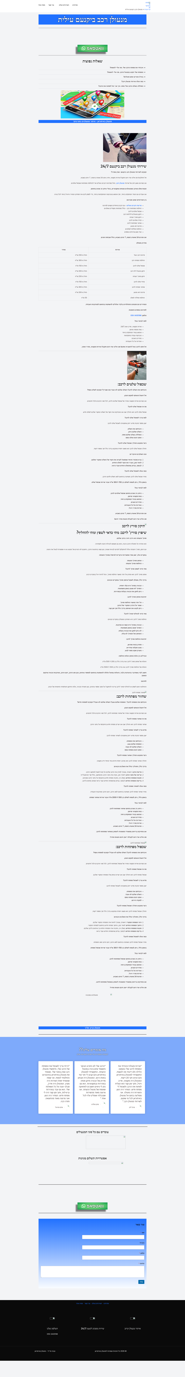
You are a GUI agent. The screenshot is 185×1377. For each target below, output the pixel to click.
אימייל (142, 1243)
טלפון (141, 1253)
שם (142, 1233)
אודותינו (75, 5)
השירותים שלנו (64, 5)
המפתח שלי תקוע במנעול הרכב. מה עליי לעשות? (125, 72)
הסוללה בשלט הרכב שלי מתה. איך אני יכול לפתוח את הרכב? (120, 86)
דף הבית (147, 9)
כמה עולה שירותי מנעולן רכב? (132, 81)
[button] (92, 67)
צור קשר (51, 5)
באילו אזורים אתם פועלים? (133, 77)
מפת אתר (41, 5)
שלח (141, 1282)
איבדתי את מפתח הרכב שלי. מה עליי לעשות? (126, 68)
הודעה (141, 1263)
